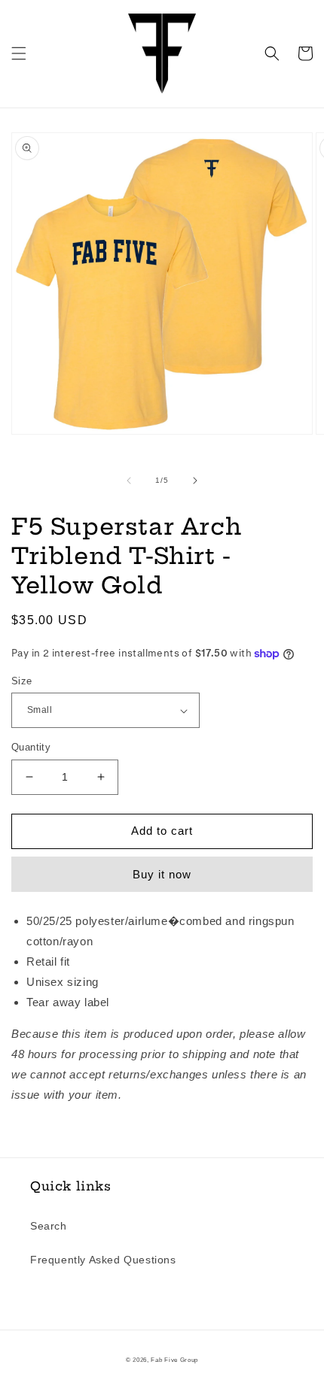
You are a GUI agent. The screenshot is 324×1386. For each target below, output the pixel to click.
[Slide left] (128, 480)
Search (48, 1226)
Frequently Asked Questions (103, 1260)
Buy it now (162, 874)
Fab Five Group (174, 1359)
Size (21, 681)
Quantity (30, 747)
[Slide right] (195, 480)
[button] (18, 53)
